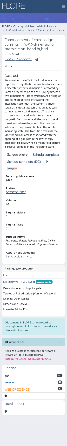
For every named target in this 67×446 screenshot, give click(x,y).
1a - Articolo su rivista (51, 30)
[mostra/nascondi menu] (63, 6)
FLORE (6, 26)
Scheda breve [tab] (17, 154)
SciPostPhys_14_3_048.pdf (19, 282)
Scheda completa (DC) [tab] (24, 162)
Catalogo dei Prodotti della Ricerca (34, 26)
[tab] (47, 161)
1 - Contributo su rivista (20, 30)
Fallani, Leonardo (18, 59)
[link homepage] (15, 6)
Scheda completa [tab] (46, 155)
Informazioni (16, 342)
